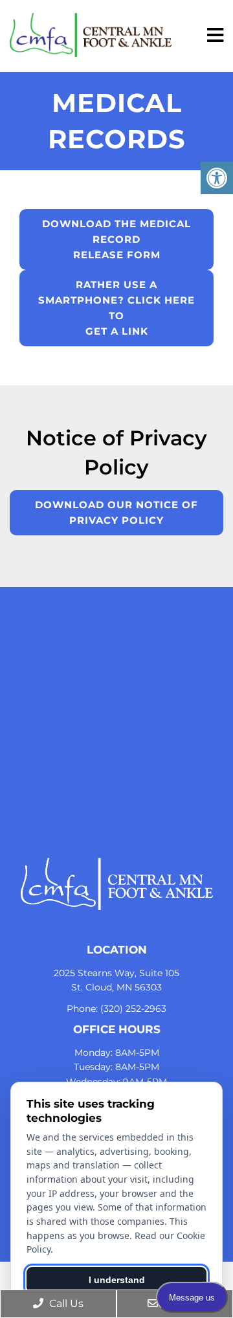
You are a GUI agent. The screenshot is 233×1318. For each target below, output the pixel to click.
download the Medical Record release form (116, 239)
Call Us (65, 1303)
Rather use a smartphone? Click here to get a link (116, 307)
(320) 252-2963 (133, 1008)
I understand (117, 1280)
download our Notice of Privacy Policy (116, 512)
